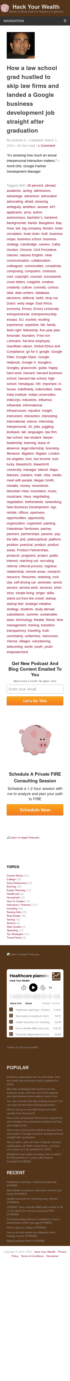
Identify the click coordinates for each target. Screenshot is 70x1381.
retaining (44, 577)
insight (47, 411)
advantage (14, 196)
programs (28, 555)
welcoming (15, 647)
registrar (50, 566)
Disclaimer (52, 1256)
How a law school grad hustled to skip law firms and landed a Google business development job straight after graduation (35, 1133)
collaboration (40, 260)
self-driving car (25, 582)
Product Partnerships (32, 550)
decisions (14, 298)
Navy (27, 496)
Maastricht (24, 464)
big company (31, 228)
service (12, 587)
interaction (32, 416)
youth (38, 647)
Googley (13, 368)
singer (40, 593)
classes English (31, 255)
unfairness (32, 636)
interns (32, 421)
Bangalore (46, 223)
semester (44, 582)
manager (29, 470)
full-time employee (36, 341)
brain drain (32, 234)
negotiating (41, 496)
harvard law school (32, 378)
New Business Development (28, 507)
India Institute (17, 395)
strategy (12, 609)
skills (50, 593)
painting (49, 523)
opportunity (36, 518)
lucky (10, 464)
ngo (53, 507)
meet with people (19, 480)
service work (28, 587)
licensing (52, 448)
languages (35, 432)
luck (55, 459)
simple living (25, 593)
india (57, 389)
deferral (28, 298)
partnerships (30, 534)
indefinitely (25, 389)
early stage (25, 303)
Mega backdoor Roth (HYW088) (26, 1240)
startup (51, 598)
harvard (29, 373)
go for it (32, 351)
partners (13, 534)
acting (27, 191)
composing (15, 271)
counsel (36, 276)
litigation (28, 453)
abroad (50, 185)
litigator (41, 453)
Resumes (29, 577)
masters (26, 475)
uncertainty (15, 636)
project (43, 555)
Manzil (43, 470)
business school (29, 239)
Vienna (12, 641)
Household (13, 897)
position (12, 545)
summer (32, 614)
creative (48, 282)
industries (29, 400)
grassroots (29, 368)
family (51, 325)
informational (32, 405)
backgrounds (16, 223)
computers (33, 271)
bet (18, 228)
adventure (31, 196)
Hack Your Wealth (36, 6)
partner (46, 529)
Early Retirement (17, 882)
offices (23, 512)
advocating (15, 201)
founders (28, 335)
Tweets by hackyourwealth (22, 1047)
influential (14, 405)
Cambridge (28, 244)
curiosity (40, 287)
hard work (14, 373)
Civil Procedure (45, 250)
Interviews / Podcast (18, 904)
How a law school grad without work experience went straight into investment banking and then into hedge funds (35, 1121)
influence (45, 400)
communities (34, 266)
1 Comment (46, 146)
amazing (41, 201)
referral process (31, 566)
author (37, 212)
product (40, 545)
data (10, 293)
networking (53, 502)
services (46, 587)
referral (12, 566)
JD (30, 427)
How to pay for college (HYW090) (26, 1227)
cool (10, 276)
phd (23, 539)
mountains (38, 491)
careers (44, 244)
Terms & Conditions (32, 1256)
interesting (49, 416)
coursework (52, 276)
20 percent (35, 185)
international (16, 421)
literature (13, 453)
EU (21, 319)
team (10, 620)
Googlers (44, 362)
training (33, 625)
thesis (50, 620)
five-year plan (50, 330)
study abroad (44, 609)
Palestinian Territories (23, 529)
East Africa (44, 303)
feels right (14, 330)
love (29, 459)
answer (42, 207)
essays (12, 319)
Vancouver (50, 636)
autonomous (16, 217)
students (26, 609)
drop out (51, 298)
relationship (15, 571)
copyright (21, 276)
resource (13, 577)
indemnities (43, 389)
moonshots (40, 486)
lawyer (48, 437)
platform (55, 539)
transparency (16, 630)
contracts (49, 271)
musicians (14, 496)
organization (16, 523)
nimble (12, 512)
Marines (13, 475)
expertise (32, 325)
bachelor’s (35, 217)
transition (48, 625)
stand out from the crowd (25, 598)
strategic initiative (38, 604)
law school (14, 437)
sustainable (48, 614)
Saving (11, 919)
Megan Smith (44, 480)
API (52, 207)
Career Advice (15, 875)
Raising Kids (14, 912)
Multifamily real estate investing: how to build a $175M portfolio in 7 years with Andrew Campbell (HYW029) (34, 1158)
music (52, 491)
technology (24, 620)
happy (53, 368)
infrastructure (16, 411)
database (42, 293)
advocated (49, 196)
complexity (53, 266)
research (53, 571)
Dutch (11, 303)
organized (34, 523)
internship (46, 421)
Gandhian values (19, 346)
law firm (51, 432)
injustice (34, 411)
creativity (13, 287)
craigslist (33, 282)
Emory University (46, 309)
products (13, 555)
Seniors (11, 923)
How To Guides (16, 901)
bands (32, 223)
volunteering (41, 641)
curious (53, 287)
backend (50, 217)
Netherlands (34, 502)
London (54, 453)
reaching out (29, 561)
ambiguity (14, 207)
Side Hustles (14, 926)
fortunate (13, 335)
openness (37, 512)
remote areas (36, 571)
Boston (48, 228)
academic (14, 191)
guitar (42, 368)
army (27, 212)
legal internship (32, 448)
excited (31, 319)
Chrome (26, 250)
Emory (27, 309)
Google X (29, 362)
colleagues (15, 266)
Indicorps (13, 400)
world (28, 647)
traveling (34, 630)
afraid (29, 201)
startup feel (15, 604)
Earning (11, 886)
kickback (13, 432)
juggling (48, 427)
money (25, 486)
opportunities (16, 518)
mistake (12, 486)
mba (47, 475)
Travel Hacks (14, 937)
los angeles (15, 459)
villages (24, 641)
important (50, 384)
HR (38, 384)
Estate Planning (16, 890)
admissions (42, 191)
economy (13, 309)
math (38, 475)
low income (42, 459)
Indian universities (42, 395)
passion (47, 534)
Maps (54, 470)
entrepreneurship (44, 314)
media (56, 475)
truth (45, 630)
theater (39, 620)
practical (26, 545)
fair (43, 325)
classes (12, 255)
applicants (14, 212)
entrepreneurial (18, 314)
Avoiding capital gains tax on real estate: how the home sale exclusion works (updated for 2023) (33, 1080)
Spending (12, 930)
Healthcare (13, 893)
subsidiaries (15, 614)
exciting (43, 319)
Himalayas (26, 384)
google (44, 351)
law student (32, 437)
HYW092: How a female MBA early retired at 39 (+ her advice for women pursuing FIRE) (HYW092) (35, 1211)
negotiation (15, 502)
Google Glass (26, 357)
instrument (14, 416)
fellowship (30, 330)
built (44, 234)
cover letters (16, 282)
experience (15, 325)
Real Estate (13, 915)
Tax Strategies (15, 934)
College (11, 879)
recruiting (47, 561)
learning (30, 443)
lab (23, 432)
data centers (24, 293)
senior (57, 582)
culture (27, 287)
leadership (14, 443)
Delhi (39, 298)
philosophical (37, 539)
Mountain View (18, 491)
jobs (37, 427)
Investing (12, 908)
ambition (29, 207)
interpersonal (16, 427)
